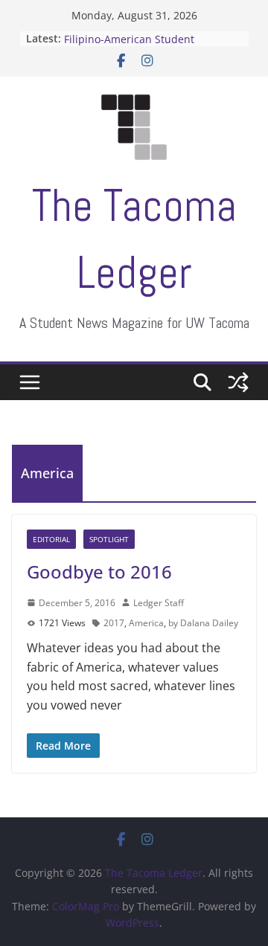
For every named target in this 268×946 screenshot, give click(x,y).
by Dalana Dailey (203, 623)
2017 (113, 623)
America (146, 623)
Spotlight (109, 539)
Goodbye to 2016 (99, 571)
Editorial (51, 539)
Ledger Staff (158, 602)
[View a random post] (238, 382)
